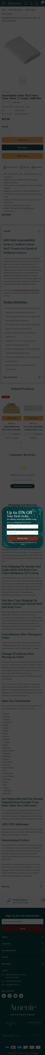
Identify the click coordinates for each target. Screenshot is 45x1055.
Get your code (22, 538)
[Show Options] (36, 533)
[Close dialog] (39, 509)
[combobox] (22, 533)
